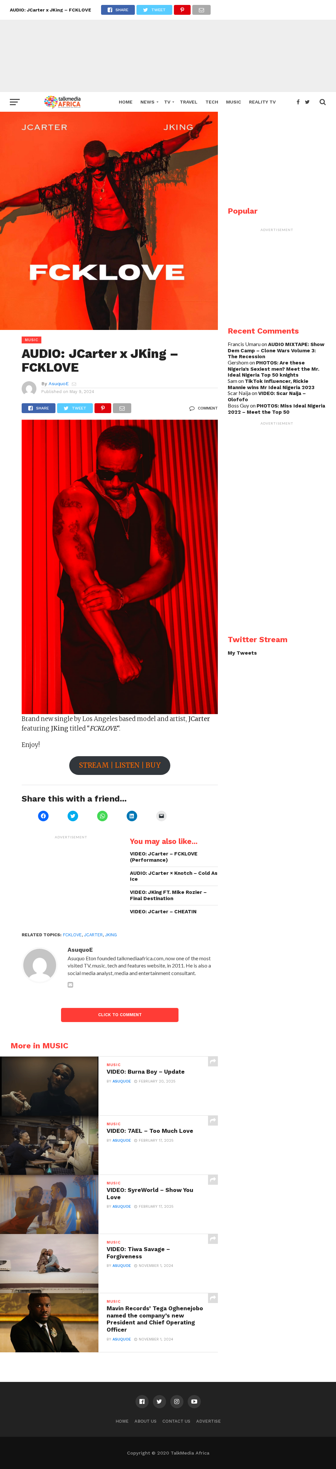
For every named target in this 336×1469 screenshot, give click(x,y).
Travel (189, 102)
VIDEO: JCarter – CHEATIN (163, 912)
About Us (146, 1421)
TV (167, 102)
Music (233, 102)
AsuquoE (59, 383)
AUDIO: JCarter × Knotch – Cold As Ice (174, 876)
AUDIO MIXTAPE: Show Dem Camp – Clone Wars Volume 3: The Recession (276, 350)
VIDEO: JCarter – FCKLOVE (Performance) (164, 857)
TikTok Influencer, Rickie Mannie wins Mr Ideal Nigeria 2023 (271, 384)
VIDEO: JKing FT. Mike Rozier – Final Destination (168, 895)
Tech (211, 102)
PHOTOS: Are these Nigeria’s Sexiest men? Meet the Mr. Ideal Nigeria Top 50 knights (273, 369)
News (147, 102)
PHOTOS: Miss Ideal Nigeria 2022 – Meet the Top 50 (276, 409)
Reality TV (262, 102)
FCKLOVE (72, 934)
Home (126, 102)
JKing (111, 934)
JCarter (93, 934)
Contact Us (176, 1421)
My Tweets (242, 653)
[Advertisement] (168, 46)
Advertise (208, 1421)
